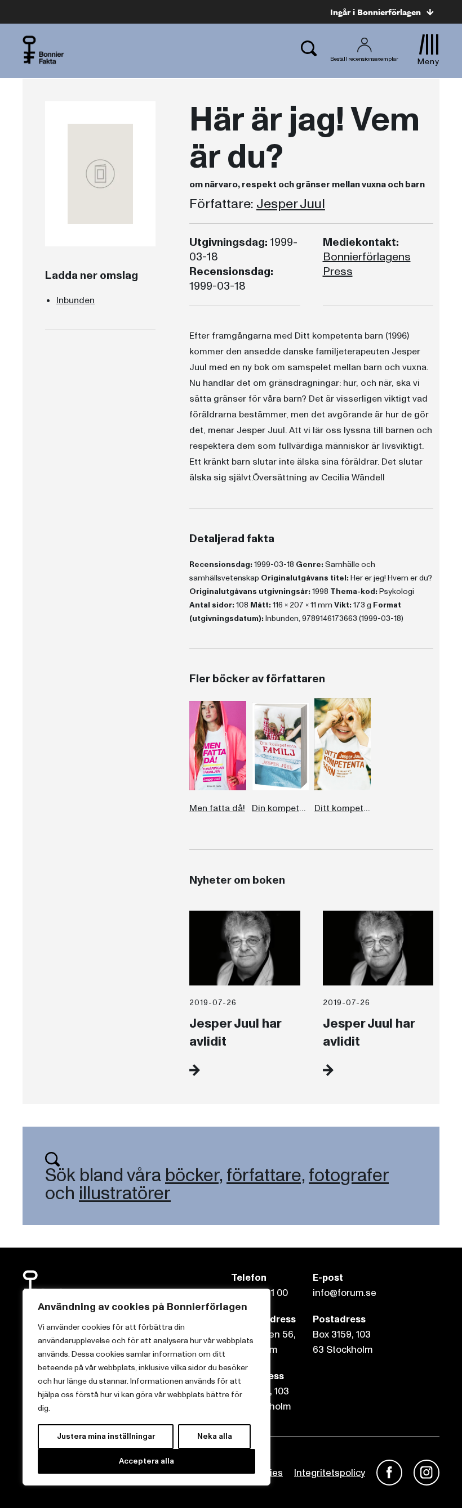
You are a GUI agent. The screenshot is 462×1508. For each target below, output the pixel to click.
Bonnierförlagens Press (367, 264)
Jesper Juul (290, 204)
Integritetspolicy (329, 1472)
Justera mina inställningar (106, 1436)
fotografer (349, 1175)
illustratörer (125, 1193)
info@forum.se (344, 1292)
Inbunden (75, 300)
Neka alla (214, 1436)
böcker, (194, 1175)
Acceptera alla (146, 1461)
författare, (265, 1175)
